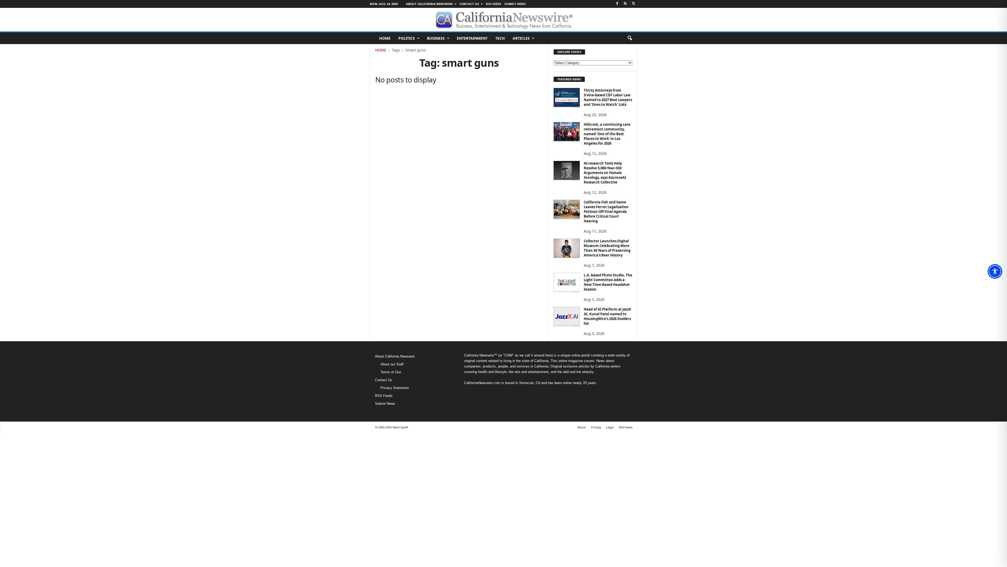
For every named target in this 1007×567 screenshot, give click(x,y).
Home (384, 38)
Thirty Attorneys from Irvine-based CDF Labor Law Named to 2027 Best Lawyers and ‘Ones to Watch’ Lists (608, 97)
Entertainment (472, 38)
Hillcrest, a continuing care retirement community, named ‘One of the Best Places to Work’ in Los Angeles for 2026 (607, 134)
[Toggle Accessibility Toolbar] (995, 271)
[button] (629, 38)
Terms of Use (391, 372)
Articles (521, 38)
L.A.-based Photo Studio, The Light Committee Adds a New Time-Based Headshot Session (608, 282)
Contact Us (469, 4)
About (581, 427)
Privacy (596, 427)
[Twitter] (633, 4)
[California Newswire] (503, 20)
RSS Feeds (493, 4)
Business (436, 38)
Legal (610, 427)
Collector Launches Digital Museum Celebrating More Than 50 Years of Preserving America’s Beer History (607, 248)
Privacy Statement (395, 388)
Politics (406, 38)
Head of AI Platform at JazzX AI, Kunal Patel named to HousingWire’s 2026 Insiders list (607, 316)
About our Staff (392, 364)
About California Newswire (429, 4)
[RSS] (625, 4)
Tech (500, 38)
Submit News (515, 4)
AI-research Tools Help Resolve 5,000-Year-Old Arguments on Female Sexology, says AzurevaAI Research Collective (605, 173)
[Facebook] (617, 4)
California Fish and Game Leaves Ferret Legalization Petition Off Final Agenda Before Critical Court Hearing (606, 211)
